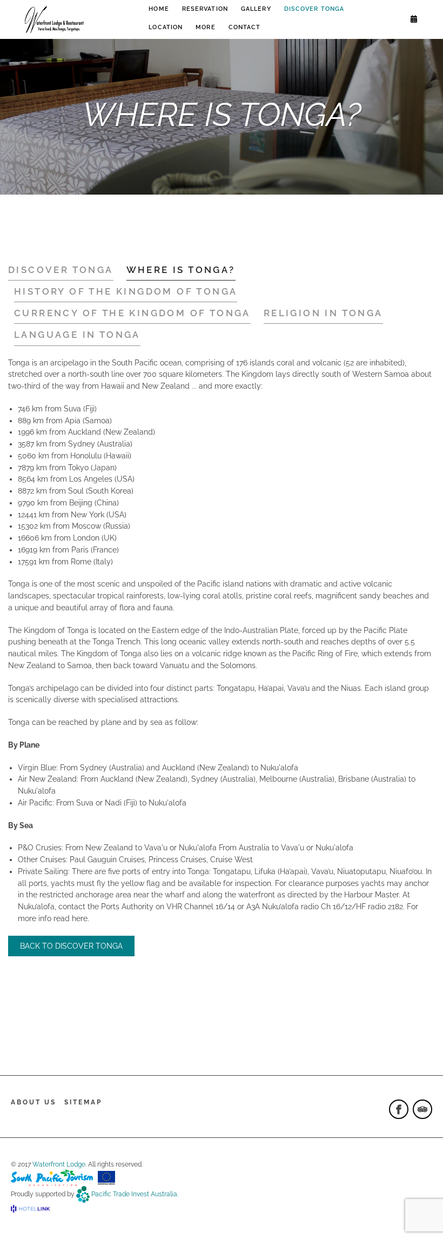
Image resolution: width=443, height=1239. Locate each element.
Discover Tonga (60, 269)
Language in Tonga (77, 334)
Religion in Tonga (323, 313)
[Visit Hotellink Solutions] (35, 1209)
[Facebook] (398, 1109)
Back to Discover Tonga (71, 946)
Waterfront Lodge (58, 1164)
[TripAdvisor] (422, 1109)
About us (33, 1102)
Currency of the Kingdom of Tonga (132, 313)
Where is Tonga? (181, 269)
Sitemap (83, 1102)
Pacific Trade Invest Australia (134, 1193)
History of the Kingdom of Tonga (125, 291)
